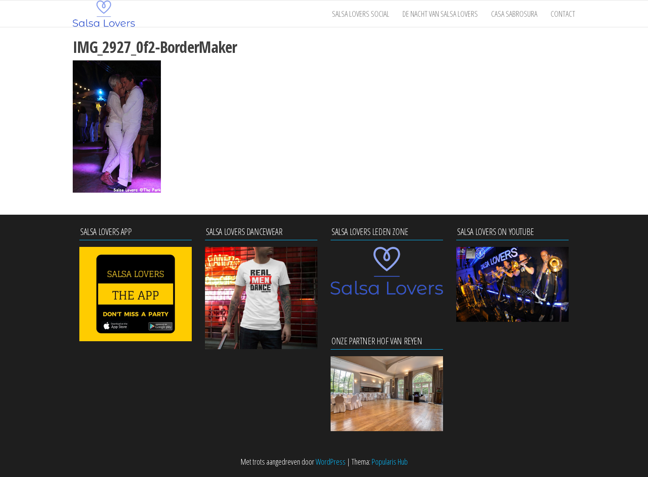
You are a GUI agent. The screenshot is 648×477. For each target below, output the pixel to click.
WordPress (331, 461)
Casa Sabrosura (514, 13)
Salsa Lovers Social (360, 13)
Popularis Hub (390, 461)
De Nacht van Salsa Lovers (440, 13)
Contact (563, 13)
